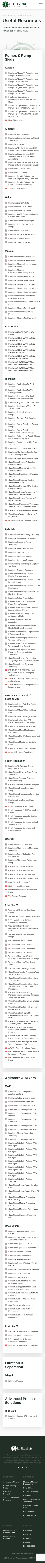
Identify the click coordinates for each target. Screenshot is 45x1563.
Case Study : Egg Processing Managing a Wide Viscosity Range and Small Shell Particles (23, 994)
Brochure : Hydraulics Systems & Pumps (21, 413)
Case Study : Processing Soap (20, 882)
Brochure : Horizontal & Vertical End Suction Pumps (22, 407)
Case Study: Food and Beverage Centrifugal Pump (21, 779)
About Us (27, 1534)
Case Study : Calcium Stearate (20, 870)
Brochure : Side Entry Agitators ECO (23, 1102)
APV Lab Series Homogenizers (20, 1335)
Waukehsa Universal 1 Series (20, 941)
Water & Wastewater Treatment (31, 1500)
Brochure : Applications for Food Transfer (21, 385)
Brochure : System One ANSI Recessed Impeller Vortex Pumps (21, 721)
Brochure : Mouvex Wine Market (21, 280)
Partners (26, 1538)
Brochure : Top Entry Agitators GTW (22, 1129)
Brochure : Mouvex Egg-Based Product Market (24, 303)
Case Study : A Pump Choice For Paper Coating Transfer (21, 603)
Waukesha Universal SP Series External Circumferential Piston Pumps (23, 957)
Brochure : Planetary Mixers (19, 1259)
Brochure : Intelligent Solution (19, 556)
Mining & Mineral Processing (30, 1483)
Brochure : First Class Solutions (21, 548)
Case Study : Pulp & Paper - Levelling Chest (23, 1186)
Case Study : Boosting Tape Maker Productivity (22, 1300)
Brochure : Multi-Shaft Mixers (20, 1255)
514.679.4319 (29, 1546)
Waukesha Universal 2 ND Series (21, 949)
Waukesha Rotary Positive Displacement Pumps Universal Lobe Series (23, 928)
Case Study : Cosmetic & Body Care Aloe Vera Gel (23, 979)
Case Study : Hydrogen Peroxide (21, 874)
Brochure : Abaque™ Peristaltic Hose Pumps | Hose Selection (23, 80)
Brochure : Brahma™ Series (19, 211)
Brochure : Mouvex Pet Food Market (23, 318)
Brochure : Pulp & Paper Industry (21, 598)
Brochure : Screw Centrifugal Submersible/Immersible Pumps (21, 431)
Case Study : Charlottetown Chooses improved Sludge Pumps (23, 609)
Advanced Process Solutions (11, 1499)
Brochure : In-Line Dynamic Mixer (21, 1098)
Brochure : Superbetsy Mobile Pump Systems (22, 443)
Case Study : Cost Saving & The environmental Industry (21, 615)
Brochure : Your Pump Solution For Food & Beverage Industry (22, 575)
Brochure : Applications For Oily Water (23, 458)
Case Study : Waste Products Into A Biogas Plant (22, 515)
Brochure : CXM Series (17, 173)
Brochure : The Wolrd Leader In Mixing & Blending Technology (23, 1238)
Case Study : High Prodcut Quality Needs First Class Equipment (22, 627)
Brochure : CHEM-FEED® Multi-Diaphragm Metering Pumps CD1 (21, 363)
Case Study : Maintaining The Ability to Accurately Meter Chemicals (23, 1022)
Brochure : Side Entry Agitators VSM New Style (23, 1144)
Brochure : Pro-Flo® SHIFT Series (22, 234)
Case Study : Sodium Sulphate (20, 866)
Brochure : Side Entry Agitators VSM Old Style (23, 1150)
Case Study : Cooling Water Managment (19, 1310)
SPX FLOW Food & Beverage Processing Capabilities (20, 921)
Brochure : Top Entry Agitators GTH (22, 1126)
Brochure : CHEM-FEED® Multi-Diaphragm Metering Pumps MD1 (21, 369)
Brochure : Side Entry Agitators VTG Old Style (22, 1156)
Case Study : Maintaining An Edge (22, 726)
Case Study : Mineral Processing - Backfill (22, 1204)
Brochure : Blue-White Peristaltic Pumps (21, 333)
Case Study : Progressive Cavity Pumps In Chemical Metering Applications (21, 652)
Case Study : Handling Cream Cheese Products (23, 1002)
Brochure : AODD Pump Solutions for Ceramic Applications (23, 215)
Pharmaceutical (29, 1515)
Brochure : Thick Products (18, 552)
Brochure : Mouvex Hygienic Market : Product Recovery (23, 265)
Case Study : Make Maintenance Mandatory (21, 731)
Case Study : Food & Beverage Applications (20, 1316)
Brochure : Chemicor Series (19, 169)
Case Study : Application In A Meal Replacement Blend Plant (22, 1288)
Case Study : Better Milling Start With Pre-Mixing (23, 1294)
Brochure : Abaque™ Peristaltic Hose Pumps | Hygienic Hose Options (23, 86)
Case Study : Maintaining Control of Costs (22, 743)
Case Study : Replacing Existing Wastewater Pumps (21, 481)
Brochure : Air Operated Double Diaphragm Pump (20, 767)
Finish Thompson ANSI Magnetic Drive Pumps (24, 811)
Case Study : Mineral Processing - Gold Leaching (22, 1198)
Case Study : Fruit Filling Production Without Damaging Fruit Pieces (22, 1043)
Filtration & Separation (7, 1493)
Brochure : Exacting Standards (20, 570)
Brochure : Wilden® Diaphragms (21, 221)
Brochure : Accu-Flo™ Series (20, 207)
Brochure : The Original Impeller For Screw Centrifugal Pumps (22, 453)
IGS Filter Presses (15, 1381)
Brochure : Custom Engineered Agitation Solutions (20, 1092)
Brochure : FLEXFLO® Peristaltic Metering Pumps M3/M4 (21, 357)
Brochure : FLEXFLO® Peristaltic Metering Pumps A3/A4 (21, 345)
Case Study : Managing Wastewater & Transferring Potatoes (23, 639)
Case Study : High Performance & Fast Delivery (24, 737)
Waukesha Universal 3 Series (20, 952)
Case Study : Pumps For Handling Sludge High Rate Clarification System (23, 659)
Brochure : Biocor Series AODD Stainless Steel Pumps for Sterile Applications (21, 156)
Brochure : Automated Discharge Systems (21, 1232)
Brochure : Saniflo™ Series (19, 238)
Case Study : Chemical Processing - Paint (23, 1216)
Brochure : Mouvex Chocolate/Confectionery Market (21, 271)
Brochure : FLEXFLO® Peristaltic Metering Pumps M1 (21, 351)
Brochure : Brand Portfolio (18, 203)
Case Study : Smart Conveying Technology (20, 665)
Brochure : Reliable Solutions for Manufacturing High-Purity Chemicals (23, 177)
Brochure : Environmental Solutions (22, 538)
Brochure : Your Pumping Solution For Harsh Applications (23, 593)
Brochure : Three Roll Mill (18, 1277)
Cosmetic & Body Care (30, 1506)
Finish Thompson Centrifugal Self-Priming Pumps (21, 829)
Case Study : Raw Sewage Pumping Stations (23, 475)
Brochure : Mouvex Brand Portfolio (22, 308)
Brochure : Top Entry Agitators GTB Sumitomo (22, 1120)
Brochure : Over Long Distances (21, 560)
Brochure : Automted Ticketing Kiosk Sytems (22, 1417)
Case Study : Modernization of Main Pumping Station (22, 469)
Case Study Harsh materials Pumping (23, 784)
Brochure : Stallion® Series (19, 242)
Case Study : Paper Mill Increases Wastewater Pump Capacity (22, 645)
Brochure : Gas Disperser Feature (22, 1106)
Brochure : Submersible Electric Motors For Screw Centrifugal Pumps (24, 437)
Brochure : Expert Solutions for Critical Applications (23, 139)
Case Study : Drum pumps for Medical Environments (23, 795)
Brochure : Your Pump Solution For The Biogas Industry (24, 581)
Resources (27, 1530)
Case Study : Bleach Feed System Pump (22, 789)
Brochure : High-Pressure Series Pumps (21, 225)
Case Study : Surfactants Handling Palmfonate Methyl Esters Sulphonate (23, 1037)
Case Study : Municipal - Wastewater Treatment (23, 1210)
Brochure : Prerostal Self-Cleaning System (22, 419)
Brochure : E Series (16, 144)
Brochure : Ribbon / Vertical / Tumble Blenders (22, 1264)
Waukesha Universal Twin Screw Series (21, 963)
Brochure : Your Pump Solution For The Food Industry (24, 587)
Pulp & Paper (28, 1488)
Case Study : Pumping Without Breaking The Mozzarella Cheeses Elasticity (22, 1029)
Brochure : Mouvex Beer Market (21, 276)
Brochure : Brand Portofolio (19, 134)
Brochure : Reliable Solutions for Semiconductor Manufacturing (21, 183)
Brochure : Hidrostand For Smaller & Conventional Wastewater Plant (22, 397)
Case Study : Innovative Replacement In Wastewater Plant (23, 633)
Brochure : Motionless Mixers (20, 1251)
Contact (26, 1542)
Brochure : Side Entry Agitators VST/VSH (20, 1180)
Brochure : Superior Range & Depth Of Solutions (23, 565)
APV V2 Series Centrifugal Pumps (22, 968)
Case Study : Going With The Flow (22, 748)
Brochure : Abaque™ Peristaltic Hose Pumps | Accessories (23, 92)
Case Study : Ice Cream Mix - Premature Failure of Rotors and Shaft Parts (23, 1015)
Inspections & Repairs (9, 1537)
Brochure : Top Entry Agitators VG (21, 1139)
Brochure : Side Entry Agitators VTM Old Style (22, 1174)
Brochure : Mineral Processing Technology (20, 1134)
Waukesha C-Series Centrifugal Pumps (24, 916)
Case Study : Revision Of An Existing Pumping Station (23, 487)
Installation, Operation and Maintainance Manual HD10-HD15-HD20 (22, 99)
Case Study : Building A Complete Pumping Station (21, 463)
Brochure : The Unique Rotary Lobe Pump (22, 861)
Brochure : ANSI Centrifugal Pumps (22, 716)
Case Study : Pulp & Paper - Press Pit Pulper (23, 1192)
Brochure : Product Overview (20, 845)
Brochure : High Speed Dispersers (22, 1248)
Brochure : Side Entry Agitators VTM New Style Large (22, 1168)
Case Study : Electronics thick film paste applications (22, 1282)
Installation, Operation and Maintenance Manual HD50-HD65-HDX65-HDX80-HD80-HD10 (24, 113)
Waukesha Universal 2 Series (20, 945)
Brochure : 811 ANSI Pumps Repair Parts (22, 711)
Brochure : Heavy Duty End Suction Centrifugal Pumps (22, 705)
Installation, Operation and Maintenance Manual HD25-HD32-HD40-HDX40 (24, 106)
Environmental (29, 1511)
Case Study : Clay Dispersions (20, 1305)
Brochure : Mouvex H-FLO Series (21, 260)
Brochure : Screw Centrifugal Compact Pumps (23, 425)
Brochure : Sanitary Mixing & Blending (23, 1269)
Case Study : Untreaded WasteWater (23, 510)
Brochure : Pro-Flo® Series (19, 231)
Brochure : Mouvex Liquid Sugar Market (21, 313)
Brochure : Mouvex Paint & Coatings (23, 292)
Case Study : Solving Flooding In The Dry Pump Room (23, 499)
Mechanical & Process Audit (9, 1531)
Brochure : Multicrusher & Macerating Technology (23, 849)
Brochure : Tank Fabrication (19, 1273)
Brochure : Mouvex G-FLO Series (22, 257)
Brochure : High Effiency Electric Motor (23, 402)
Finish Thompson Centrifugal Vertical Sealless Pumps (23, 823)
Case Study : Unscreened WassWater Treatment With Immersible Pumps (23, 505)
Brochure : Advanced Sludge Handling (23, 534)
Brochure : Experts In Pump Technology (19, 543)
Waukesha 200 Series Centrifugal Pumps (21, 911)
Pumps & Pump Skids (9, 1487)
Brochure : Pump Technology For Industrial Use (21, 855)
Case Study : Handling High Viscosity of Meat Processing (23, 1008)
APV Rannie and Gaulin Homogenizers (24, 1331)
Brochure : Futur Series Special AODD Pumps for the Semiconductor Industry (23, 163)
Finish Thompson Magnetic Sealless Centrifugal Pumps (22, 817)
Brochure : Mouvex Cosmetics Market (23, 288)
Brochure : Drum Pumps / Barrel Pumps (21, 801)
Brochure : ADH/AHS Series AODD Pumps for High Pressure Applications (23, 149)
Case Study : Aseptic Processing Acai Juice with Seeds (23, 973)
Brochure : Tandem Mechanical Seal (22, 448)
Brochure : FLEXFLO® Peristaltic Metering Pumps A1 (21, 339)
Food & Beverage (30, 1492)
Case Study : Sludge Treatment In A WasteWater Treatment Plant (22, 493)
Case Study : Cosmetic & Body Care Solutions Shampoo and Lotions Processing (23, 986)
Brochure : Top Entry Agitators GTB (22, 1110)
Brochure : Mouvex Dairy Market (21, 284)
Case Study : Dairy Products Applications (19, 621)
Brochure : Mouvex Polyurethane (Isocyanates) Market (21, 297)
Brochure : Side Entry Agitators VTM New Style (22, 1162)
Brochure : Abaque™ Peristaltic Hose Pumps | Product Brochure (23, 74)
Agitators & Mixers (11, 1482)
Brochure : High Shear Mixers (20, 1244)
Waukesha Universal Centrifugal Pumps (21, 935)
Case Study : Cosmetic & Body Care (23, 878)
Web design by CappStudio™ (22, 1554)
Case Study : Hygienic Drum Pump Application (22, 773)
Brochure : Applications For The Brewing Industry (20, 391)
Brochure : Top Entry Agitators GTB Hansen (22, 1114)
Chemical (27, 1496)
